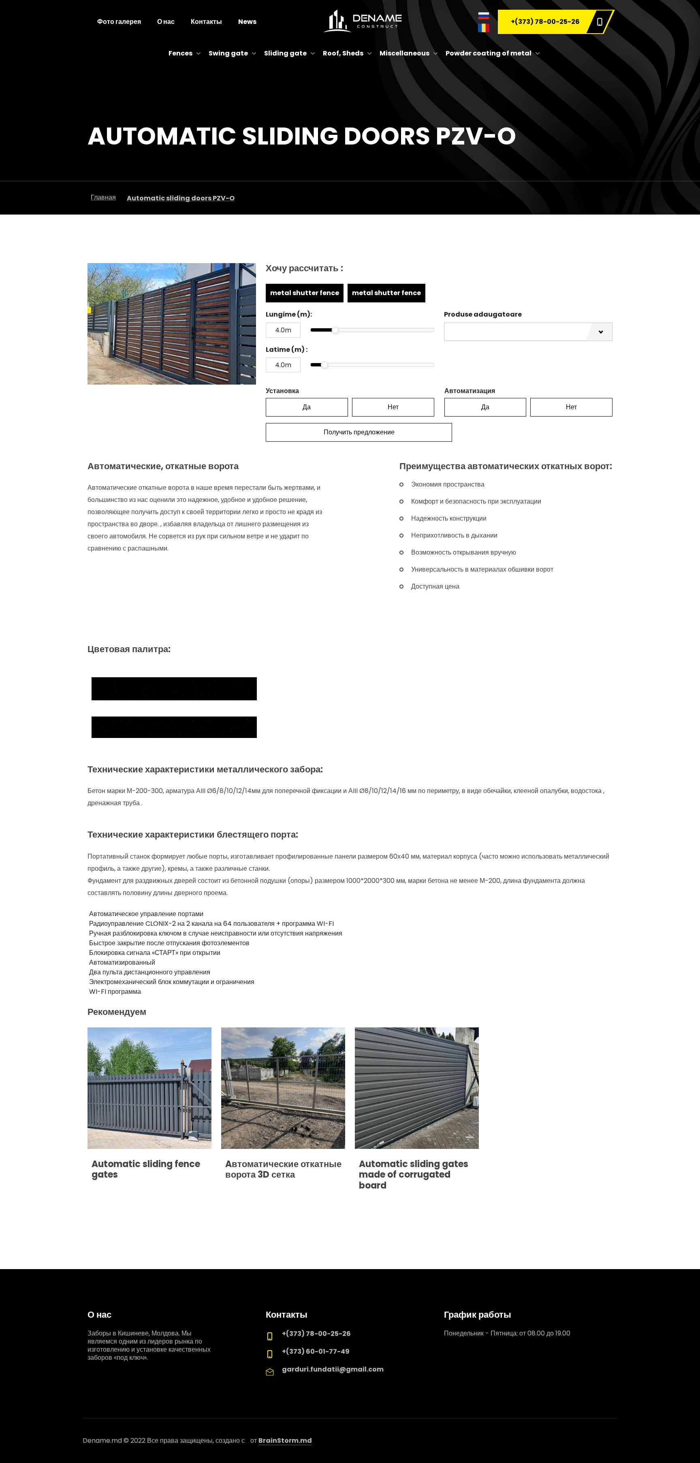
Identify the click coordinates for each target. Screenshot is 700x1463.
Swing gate (228, 53)
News (247, 21)
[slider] (335, 330)
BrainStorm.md (285, 1440)
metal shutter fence (304, 293)
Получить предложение (359, 432)
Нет (393, 407)
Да (307, 407)
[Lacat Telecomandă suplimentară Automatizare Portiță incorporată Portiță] (528, 332)
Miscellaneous (404, 53)
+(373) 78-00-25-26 (545, 21)
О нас (166, 21)
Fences (180, 53)
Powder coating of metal (488, 53)
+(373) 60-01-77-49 (316, 1351)
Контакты (206, 21)
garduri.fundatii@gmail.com (333, 1369)
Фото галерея (119, 21)
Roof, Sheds (343, 53)
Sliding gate (285, 53)
